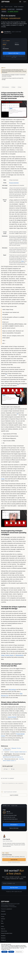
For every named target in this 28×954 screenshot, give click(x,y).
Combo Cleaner (9, 655)
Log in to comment (14, 795)
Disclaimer (3, 935)
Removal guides (9, 6)
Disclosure (3, 937)
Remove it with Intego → (14, 53)
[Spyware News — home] (5, 1)
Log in (24, 1)
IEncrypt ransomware (14, 182)
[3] (18, 384)
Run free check (14, 887)
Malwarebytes (19, 655)
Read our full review (14, 828)
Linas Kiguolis (7, 31)
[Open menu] (20, 1)
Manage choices (19, 951)
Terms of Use (4, 931)
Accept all (4, 951)
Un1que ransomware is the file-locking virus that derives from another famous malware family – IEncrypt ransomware (14, 71)
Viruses (2, 916)
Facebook (3, 911)
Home (2, 6)
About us (3, 928)
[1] (21, 239)
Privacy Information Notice (6, 933)
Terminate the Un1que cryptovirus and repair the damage (12, 79)
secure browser (12, 717)
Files (2, 921)
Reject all (11, 951)
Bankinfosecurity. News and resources (12, 757)
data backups (12, 689)
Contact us (3, 940)
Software (3, 918)
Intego (22, 261)
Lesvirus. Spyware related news (17, 751)
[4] (17, 414)
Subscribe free (14, 859)
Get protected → (14, 824)
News (2, 923)
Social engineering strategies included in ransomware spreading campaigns (13, 75)
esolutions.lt (9, 908)
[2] (6, 374)
